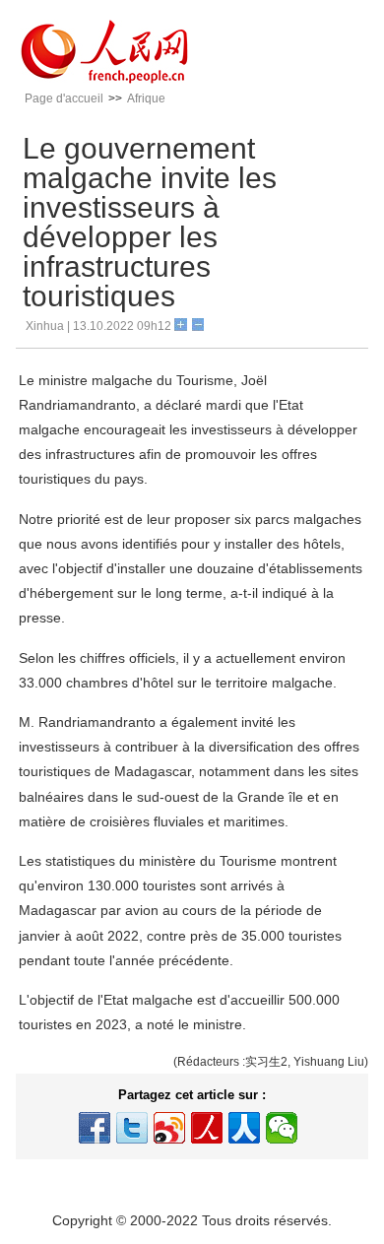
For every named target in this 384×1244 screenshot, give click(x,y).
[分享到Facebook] (94, 1128)
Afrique (146, 98)
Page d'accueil (64, 98)
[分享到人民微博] (207, 1128)
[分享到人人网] (244, 1128)
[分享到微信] (281, 1128)
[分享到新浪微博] (169, 1128)
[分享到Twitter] (132, 1128)
